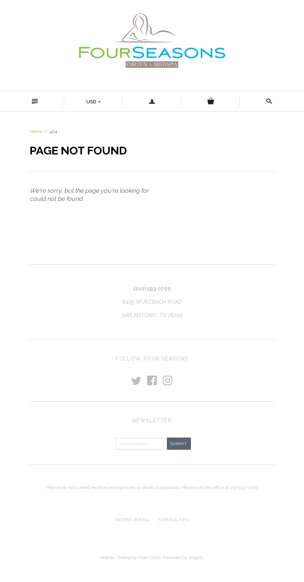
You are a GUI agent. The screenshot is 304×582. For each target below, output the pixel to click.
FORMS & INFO (173, 519)
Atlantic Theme (115, 557)
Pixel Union (149, 557)
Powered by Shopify (183, 557)
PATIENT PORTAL (132, 519)
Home (36, 131)
